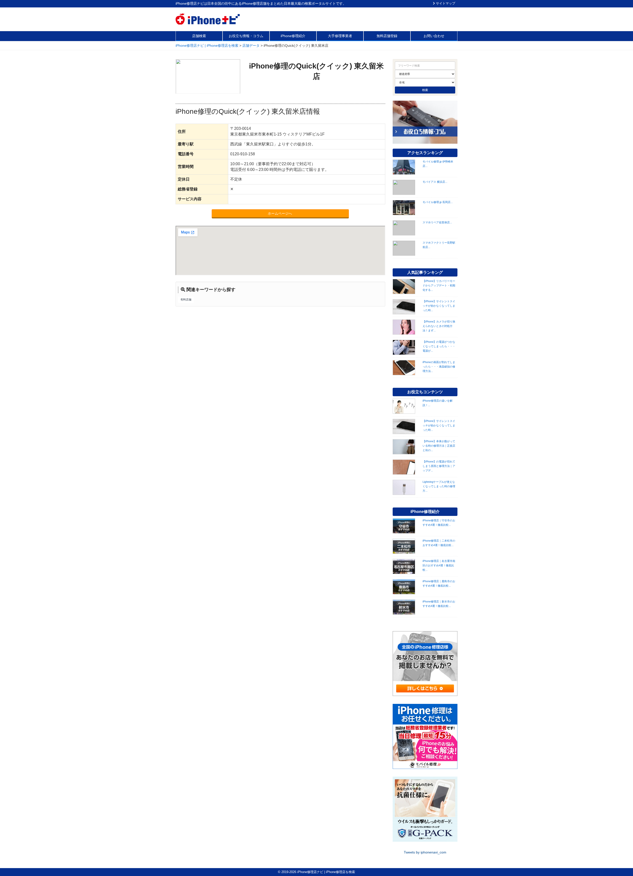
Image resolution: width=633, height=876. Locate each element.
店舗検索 (199, 36)
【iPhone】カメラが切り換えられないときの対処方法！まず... (439, 326)
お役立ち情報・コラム (246, 36)
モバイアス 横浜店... (435, 181)
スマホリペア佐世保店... (437, 222)
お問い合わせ (434, 36)
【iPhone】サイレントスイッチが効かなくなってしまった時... (439, 306)
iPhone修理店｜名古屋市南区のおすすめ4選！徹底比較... (439, 565)
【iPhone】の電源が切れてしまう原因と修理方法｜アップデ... (439, 466)
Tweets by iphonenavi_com (425, 852)
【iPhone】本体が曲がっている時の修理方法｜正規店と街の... (439, 446)
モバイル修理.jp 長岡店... (438, 202)
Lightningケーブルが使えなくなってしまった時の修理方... (439, 486)
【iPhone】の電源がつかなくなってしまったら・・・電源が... (439, 346)
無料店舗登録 (387, 36)
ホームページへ (280, 213)
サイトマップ (445, 3)
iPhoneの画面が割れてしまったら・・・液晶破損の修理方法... (439, 366)
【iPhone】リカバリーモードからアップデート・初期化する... (439, 285)
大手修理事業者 (340, 36)
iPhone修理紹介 (293, 36)
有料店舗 (186, 299)
